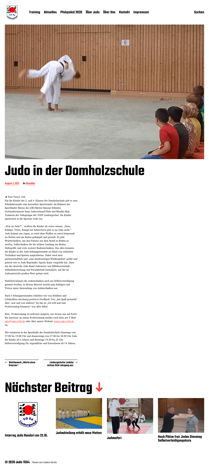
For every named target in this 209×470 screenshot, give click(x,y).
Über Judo (93, 12)
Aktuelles (50, 12)
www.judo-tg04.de (64, 321)
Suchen (199, 12)
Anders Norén (50, 462)
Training (34, 12)
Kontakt (124, 12)
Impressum (141, 12)
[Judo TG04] (12, 12)
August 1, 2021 (12, 183)
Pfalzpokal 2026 (71, 12)
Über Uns (109, 12)
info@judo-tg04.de (15, 321)
